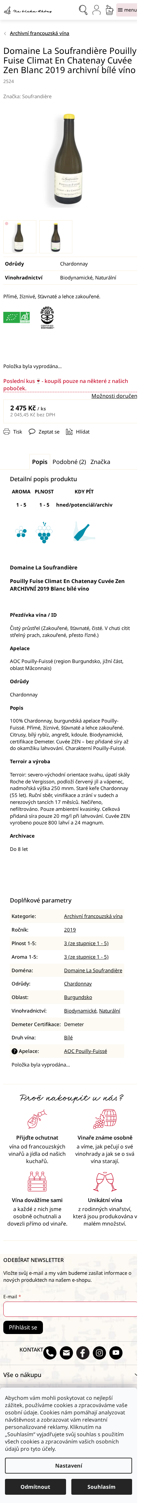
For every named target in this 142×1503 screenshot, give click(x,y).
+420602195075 (49, 1352)
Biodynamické (80, 1010)
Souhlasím (102, 1486)
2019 (70, 929)
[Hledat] (83, 10)
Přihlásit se (23, 1327)
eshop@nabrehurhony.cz (66, 1352)
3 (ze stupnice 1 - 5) (86, 943)
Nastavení (68, 1465)
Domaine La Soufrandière (93, 970)
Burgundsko (78, 997)
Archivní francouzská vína (93, 916)
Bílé (68, 1037)
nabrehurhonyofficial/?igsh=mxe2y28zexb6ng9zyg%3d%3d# (99, 1352)
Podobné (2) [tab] (69, 462)
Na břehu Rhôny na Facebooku (82, 1352)
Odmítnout (35, 1486)
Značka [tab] (100, 462)
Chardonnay (78, 983)
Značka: (27, 96)
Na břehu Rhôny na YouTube (116, 1352)
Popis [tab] (40, 462)
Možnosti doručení (115, 395)
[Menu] (127, 10)
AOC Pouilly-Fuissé (85, 1051)
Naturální (109, 1010)
